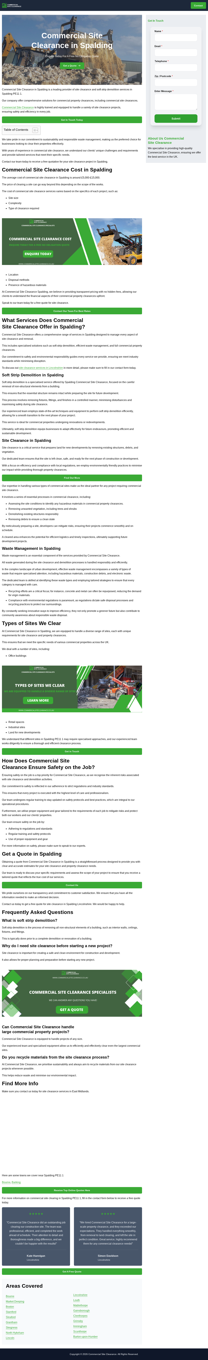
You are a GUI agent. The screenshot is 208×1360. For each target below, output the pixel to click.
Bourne (6, 1182)
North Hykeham (15, 1332)
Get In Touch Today (72, 120)
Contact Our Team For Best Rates (72, 311)
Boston (10, 1306)
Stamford (11, 1311)
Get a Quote (70, 65)
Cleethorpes (80, 1315)
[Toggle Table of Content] (33, 130)
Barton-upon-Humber (85, 1336)
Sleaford (11, 1317)
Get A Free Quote (72, 1271)
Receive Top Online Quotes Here (72, 1190)
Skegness (11, 1327)
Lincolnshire (80, 1295)
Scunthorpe (80, 1331)
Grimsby (78, 1321)
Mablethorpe (80, 1305)
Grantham (11, 1322)
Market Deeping (15, 1301)
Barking (16, 1182)
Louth (76, 1300)
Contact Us (72, 885)
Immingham (80, 1326)
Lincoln (10, 1338)
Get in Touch (72, 751)
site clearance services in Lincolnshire (41, 367)
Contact (198, 5)
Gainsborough (81, 1310)
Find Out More (72, 478)
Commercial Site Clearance (18, 107)
